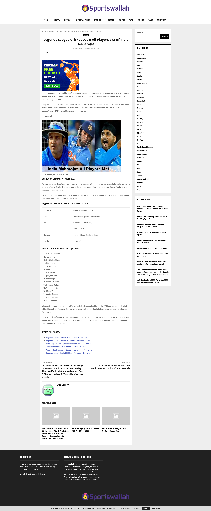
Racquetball (142, 151)
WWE (131, 20)
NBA (139, 136)
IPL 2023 (140, 126)
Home (45, 20)
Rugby (139, 161)
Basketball (141, 62)
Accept (146, 508)
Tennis (122, 20)
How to (140, 122)
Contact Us (162, 20)
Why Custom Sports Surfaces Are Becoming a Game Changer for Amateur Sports (152, 208)
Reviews (68, 20)
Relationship (142, 154)
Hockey (140, 119)
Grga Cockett (79, 48)
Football (140, 97)
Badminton (141, 58)
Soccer (111, 20)
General (56, 20)
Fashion (97, 20)
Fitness (140, 94)
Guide (139, 115)
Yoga (139, 190)
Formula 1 (141, 101)
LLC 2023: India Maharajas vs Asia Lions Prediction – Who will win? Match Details (110, 367)
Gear (139, 104)
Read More (156, 508)
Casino (140, 76)
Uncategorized (143, 179)
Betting (140, 65)
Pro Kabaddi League (145, 147)
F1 (138, 87)
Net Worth (141, 140)
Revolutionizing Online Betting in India (152, 248)
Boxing (141, 20)
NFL (138, 144)
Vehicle (140, 183)
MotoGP (140, 133)
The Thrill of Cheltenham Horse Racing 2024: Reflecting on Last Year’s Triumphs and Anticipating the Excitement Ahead (153, 272)
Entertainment (83, 20)
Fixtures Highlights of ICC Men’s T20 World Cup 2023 (85, 430)
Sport (139, 172)
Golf (139, 112)
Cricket (140, 80)
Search (140, 32)
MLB (139, 129)
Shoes (139, 165)
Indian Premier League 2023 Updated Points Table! (114, 430)
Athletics (140, 55)
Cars (150, 20)
